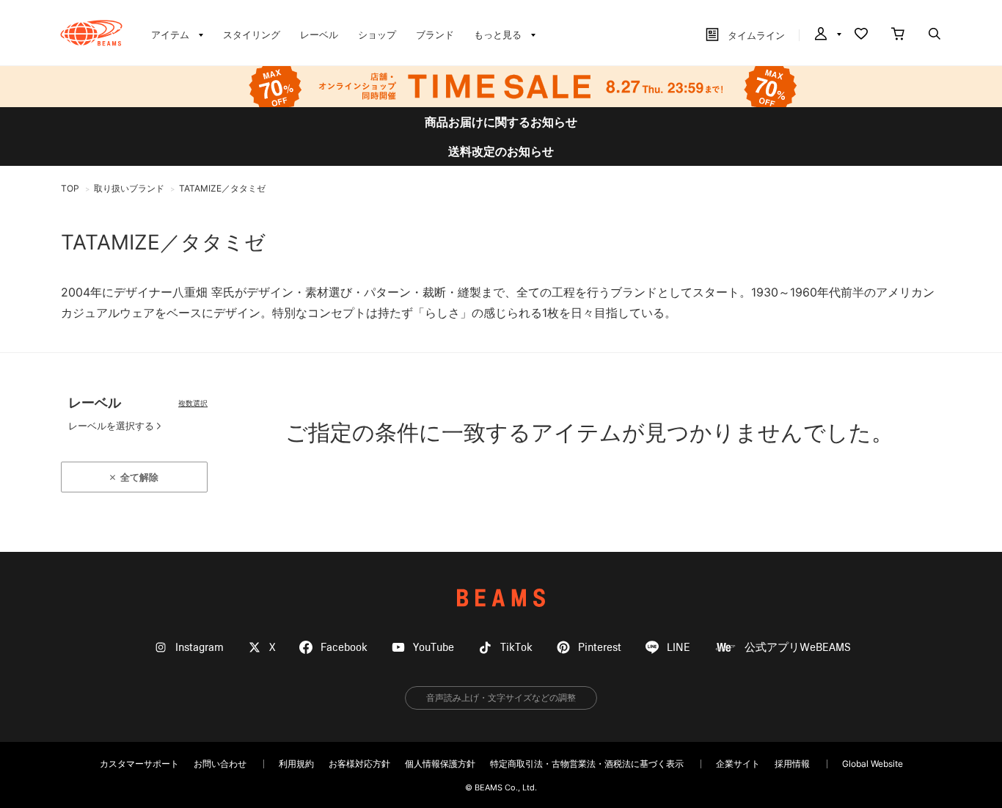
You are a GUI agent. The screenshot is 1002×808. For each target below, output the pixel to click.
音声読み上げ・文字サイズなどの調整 (501, 697)
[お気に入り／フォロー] (861, 35)
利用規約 (296, 763)
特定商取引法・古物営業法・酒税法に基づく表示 (587, 763)
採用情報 (792, 763)
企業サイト (738, 763)
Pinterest (599, 647)
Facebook (344, 647)
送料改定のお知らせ (501, 151)
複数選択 (193, 402)
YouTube (433, 647)
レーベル (319, 34)
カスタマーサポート (139, 763)
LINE (678, 647)
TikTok (516, 647)
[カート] (898, 35)
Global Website (872, 763)
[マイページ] (826, 35)
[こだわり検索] (934, 35)
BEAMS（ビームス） (91, 33)
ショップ (377, 34)
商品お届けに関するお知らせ (501, 121)
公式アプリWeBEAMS (798, 647)
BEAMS (501, 598)
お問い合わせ (220, 763)
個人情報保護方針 (440, 763)
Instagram (199, 647)
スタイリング (251, 34)
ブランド (435, 34)
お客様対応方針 (359, 763)
